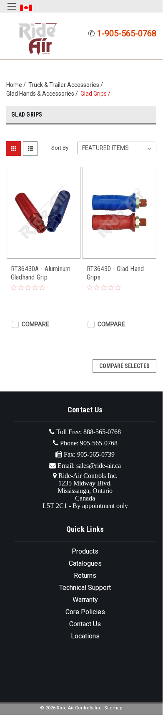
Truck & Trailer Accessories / (66, 84)
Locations (85, 636)
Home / (17, 84)
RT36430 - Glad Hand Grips (115, 273)
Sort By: (60, 148)
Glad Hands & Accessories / (43, 93)
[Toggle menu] (11, 11)
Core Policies (85, 612)
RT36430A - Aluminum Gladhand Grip (41, 273)
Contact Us (85, 624)
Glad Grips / (96, 93)
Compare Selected (124, 366)
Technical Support (85, 588)
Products (85, 551)
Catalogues (85, 563)
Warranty (85, 600)
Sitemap (113, 708)
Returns (85, 575)
